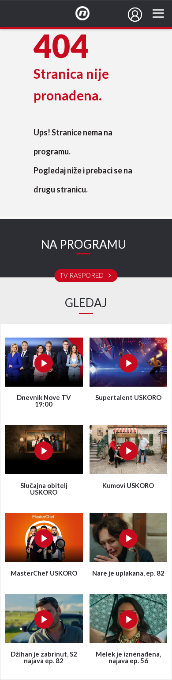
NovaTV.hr (88, 13)
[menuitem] (135, 15)
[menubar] (135, 14)
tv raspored (82, 276)
